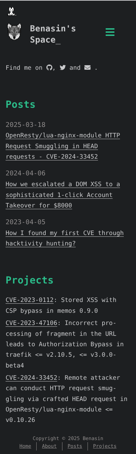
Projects (30, 280)
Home (25, 446)
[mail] (87, 68)
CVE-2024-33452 (31, 377)
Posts (21, 104)
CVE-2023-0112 (30, 300)
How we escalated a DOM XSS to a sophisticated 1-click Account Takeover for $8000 (63, 195)
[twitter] (63, 68)
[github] (49, 68)
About (49, 446)
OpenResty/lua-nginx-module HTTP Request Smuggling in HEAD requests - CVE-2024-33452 (63, 146)
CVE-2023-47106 (31, 323)
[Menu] (110, 34)
